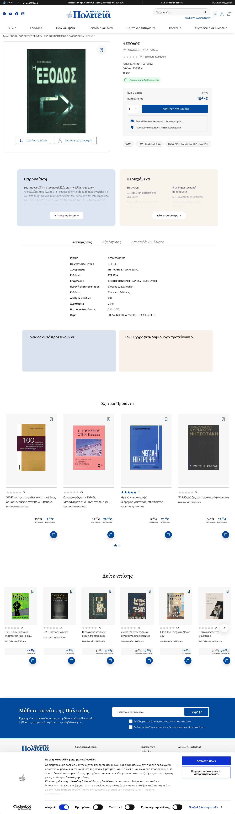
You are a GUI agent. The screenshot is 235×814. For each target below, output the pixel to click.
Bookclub (175, 28)
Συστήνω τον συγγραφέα (78, 140)
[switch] (98, 807)
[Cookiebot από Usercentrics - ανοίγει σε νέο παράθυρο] (22, 807)
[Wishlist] (215, 14)
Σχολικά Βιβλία (65, 28)
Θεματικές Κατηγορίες (141, 28)
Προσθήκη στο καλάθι (175, 109)
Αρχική (6, 36)
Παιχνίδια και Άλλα (101, 28)
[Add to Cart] (53, 534)
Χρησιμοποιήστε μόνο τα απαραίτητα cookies (206, 772)
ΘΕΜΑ (14, 36)
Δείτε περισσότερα (66, 215)
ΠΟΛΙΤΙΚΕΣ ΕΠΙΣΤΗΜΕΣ (30, 36)
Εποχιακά (36, 28)
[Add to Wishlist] (101, 50)
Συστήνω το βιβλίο (36, 140)
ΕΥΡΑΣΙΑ (138, 68)
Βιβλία (12, 28)
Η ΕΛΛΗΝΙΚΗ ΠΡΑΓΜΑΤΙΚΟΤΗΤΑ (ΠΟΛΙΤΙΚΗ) (63, 36)
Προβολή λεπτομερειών (203, 807)
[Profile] (221, 14)
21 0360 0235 (30, 2)
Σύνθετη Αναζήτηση (197, 18)
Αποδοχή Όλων (206, 760)
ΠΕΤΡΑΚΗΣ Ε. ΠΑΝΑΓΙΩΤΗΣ (140, 50)
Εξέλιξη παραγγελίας (222, 2)
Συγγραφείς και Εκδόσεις (211, 28)
